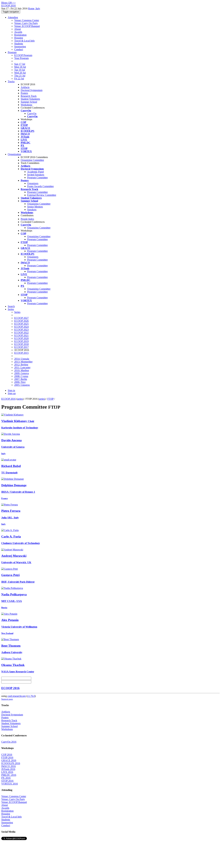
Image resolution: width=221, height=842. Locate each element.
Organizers (32, 183)
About (17, 29)
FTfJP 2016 (7, 757)
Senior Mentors (35, 206)
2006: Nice (20, 382)
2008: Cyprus (21, 376)
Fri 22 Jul (19, 78)
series (20, 398)
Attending (13, 17)
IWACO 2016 (8, 766)
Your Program (21, 58)
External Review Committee (41, 195)
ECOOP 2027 (21, 318)
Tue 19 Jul (19, 69)
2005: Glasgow (22, 385)
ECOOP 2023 (21, 329)
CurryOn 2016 (8, 741)
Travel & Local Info (24, 40)
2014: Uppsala (21, 358)
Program (12, 52)
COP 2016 (6, 754)
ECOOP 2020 (21, 338)
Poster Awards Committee (40, 186)
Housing (18, 37)
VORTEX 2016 (9, 783)
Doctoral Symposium (31, 90)
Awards (18, 32)
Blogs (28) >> (8, 2)
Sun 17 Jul (19, 64)
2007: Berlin (20, 379)
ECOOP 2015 (21, 353)
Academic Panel (35, 171)
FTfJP (50, 398)
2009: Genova (21, 373)
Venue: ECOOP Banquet (27, 26)
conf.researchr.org (16, 696)
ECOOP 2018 (21, 344)
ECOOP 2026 (21, 320)
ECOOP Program (23, 55)
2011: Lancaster (22, 367)
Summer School (29, 101)
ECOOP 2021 (21, 335)
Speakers (31, 209)
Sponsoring (20, 46)
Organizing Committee (32, 160)
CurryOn (31, 113)
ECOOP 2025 (21, 323)
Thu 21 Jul (19, 75)
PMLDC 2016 (8, 775)
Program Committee (37, 177)
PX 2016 (6, 777)
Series (17, 312)
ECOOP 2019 (21, 341)
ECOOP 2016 (8, 398)
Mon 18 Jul (20, 67)
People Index (27, 219)
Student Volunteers (30, 99)
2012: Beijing (21, 364)
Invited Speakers (35, 174)
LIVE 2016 (7, 772)
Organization (14, 154)
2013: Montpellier (23, 361)
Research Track (29, 96)
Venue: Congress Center (26, 20)
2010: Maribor (21, 370)
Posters (24, 93)
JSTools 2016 (8, 769)
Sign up (12, 393)
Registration (20, 34)
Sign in (11, 390)
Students (18, 43)
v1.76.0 (31, 696)
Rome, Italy (34, 8)
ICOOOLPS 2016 (10, 763)
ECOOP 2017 (21, 347)
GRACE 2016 (8, 760)
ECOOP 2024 (21, 326)
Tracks (11, 81)
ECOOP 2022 (21, 332)
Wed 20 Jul (20, 72)
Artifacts (25, 87)
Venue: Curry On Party (26, 23)
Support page (7, 699)
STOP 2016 (7, 780)
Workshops (26, 104)
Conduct (18, 49)
